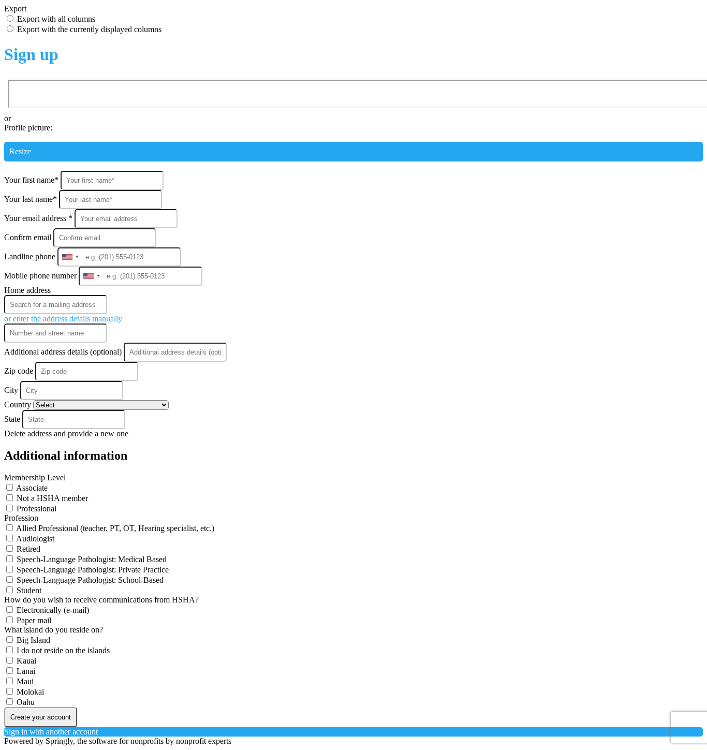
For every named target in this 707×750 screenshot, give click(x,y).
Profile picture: (28, 127)
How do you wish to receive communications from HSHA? (101, 599)
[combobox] (70, 257)
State (13, 419)
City (12, 390)
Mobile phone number (41, 275)
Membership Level (35, 477)
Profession (21, 517)
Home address (27, 290)
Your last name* (31, 199)
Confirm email (28, 237)
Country (18, 404)
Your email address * (39, 218)
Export (15, 8)
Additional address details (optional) (64, 351)
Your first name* (32, 179)
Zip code (18, 370)
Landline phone (30, 256)
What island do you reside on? (53, 629)
